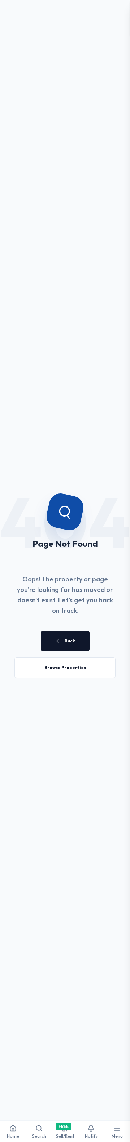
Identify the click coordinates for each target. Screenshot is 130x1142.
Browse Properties (65, 667)
